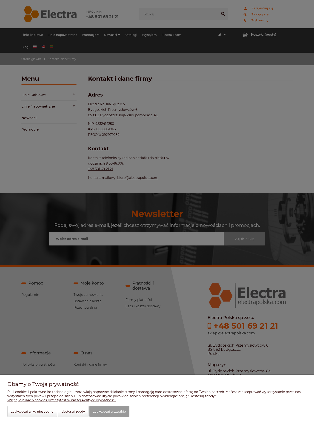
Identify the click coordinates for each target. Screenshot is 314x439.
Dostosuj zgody (73, 411)
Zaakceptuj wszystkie (109, 411)
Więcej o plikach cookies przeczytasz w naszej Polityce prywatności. (61, 400)
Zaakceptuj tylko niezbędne (32, 411)
